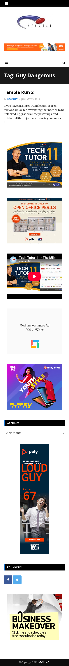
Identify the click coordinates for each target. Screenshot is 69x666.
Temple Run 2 (19, 92)
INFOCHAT (43, 662)
